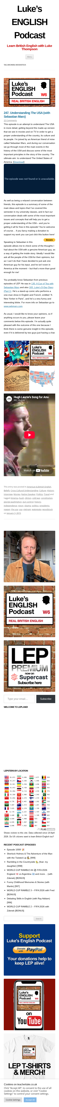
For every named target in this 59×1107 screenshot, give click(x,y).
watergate (36, 509)
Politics (39, 494)
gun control (28, 501)
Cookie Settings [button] (13, 1099)
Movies (17, 494)
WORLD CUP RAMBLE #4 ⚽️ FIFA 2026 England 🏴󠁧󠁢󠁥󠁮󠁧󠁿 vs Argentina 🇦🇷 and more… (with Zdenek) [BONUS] (29, 874)
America (14, 498)
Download (19, 162)
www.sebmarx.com (13, 306)
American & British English (39, 486)
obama (27, 505)
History (50, 490)
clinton (28, 498)
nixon (20, 505)
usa (20, 509)
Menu (29, 57)
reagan (7, 509)
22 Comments (10, 120)
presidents (44, 505)
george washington (13, 501)
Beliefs (7, 490)
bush (21, 498)
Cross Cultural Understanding (24, 490)
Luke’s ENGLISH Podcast (29, 22)
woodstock (47, 509)
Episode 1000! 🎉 (16, 849)
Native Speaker (28, 494)
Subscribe (45, 699)
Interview (8, 494)
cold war (36, 498)
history (37, 501)
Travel (47, 494)
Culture (42, 490)
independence (10, 505)
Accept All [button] (30, 1099)
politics (35, 505)
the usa (14, 509)
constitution (47, 498)
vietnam (27, 509)
